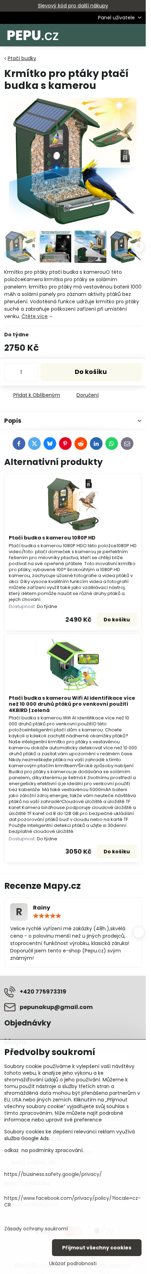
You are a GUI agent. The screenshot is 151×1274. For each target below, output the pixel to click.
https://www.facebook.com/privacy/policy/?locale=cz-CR (72, 1201)
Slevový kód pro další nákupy (73, 5)
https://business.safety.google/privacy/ (53, 1174)
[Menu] (137, 35)
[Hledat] (103, 35)
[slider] (47, 916)
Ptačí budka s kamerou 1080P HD (52, 537)
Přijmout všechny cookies (96, 1247)
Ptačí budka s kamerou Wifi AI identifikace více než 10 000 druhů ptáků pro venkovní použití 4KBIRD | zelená (72, 704)
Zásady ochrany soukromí (36, 1228)
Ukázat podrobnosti (73, 1263)
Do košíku (91, 372)
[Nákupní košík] (120, 35)
